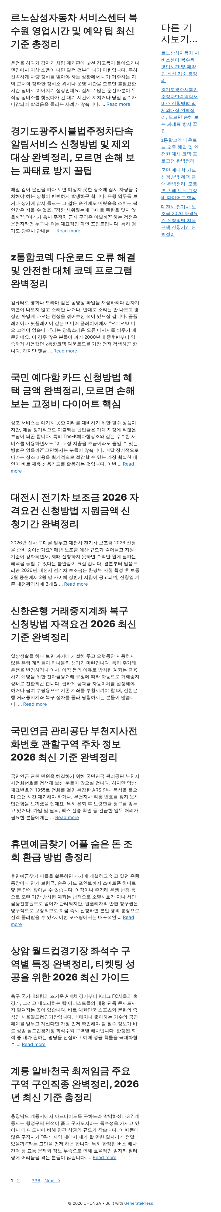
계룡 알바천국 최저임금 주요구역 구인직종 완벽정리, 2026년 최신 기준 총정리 (75, 1084)
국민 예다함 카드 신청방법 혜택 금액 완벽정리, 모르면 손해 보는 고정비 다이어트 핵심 (73, 390)
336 (36, 1180)
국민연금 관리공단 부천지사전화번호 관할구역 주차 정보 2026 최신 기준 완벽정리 (74, 744)
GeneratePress (138, 1203)
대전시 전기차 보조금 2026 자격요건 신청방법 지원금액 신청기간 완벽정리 (75, 510)
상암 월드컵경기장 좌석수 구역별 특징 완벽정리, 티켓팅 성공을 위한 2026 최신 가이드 (73, 964)
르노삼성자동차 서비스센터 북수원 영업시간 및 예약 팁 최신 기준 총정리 (74, 30)
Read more (118, 104)
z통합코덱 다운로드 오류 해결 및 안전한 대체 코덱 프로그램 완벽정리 (73, 270)
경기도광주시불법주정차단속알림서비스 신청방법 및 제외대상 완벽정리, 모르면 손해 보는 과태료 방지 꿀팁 (180, 110)
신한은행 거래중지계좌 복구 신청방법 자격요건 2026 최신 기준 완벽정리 (74, 624)
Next (52, 1180)
